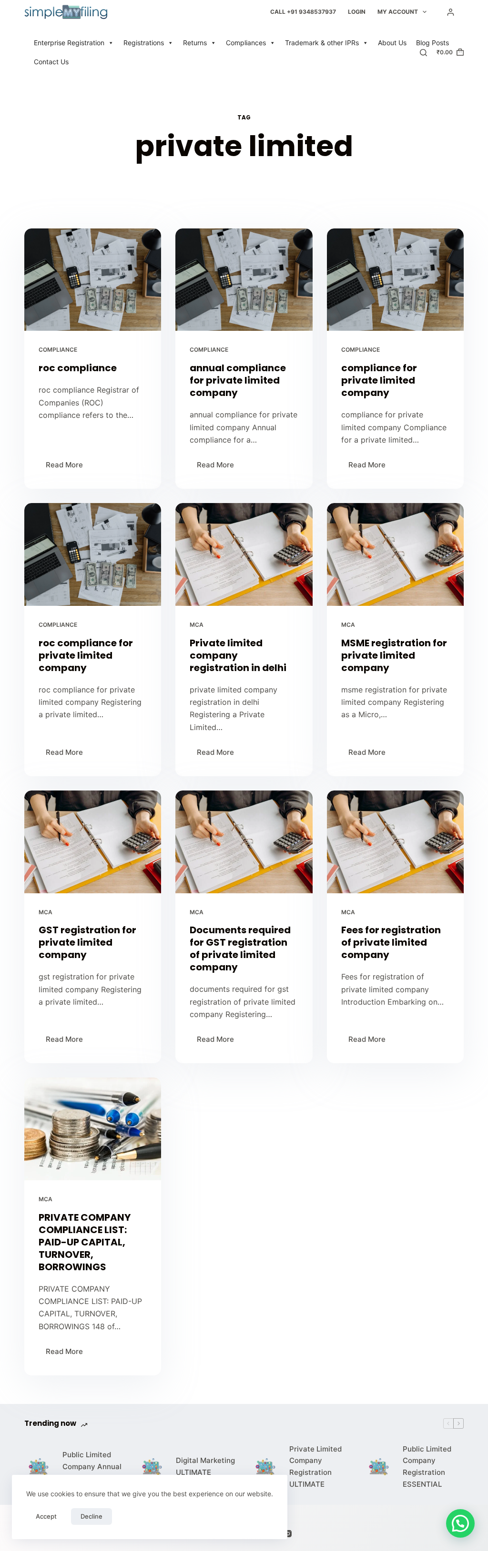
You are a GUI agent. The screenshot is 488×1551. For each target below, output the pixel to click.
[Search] (423, 52)
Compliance (58, 349)
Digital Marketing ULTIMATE (205, 1466)
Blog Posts (432, 43)
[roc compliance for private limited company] (92, 554)
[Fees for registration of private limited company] (395, 841)
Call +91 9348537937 (303, 11)
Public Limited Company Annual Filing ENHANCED (92, 1466)
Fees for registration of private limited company (391, 942)
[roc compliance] (92, 279)
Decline (91, 1516)
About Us (392, 43)
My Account (397, 11)
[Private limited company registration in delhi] (243, 554)
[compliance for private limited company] (395, 279)
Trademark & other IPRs (322, 43)
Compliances (246, 43)
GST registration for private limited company (87, 942)
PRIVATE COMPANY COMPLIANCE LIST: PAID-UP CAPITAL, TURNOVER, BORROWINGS (85, 1242)
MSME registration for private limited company (394, 655)
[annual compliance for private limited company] (243, 279)
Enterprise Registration (69, 43)
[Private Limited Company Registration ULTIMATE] (265, 1466)
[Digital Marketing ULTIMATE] (152, 1466)
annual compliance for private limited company (238, 380)
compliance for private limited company (379, 380)
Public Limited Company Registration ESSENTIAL (427, 1466)
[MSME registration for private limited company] (395, 554)
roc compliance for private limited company (86, 655)
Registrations (143, 43)
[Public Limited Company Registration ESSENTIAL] (379, 1466)
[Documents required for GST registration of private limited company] (243, 841)
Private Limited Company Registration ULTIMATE (315, 1466)
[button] (460, 1523)
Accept (46, 1516)
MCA (196, 624)
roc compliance (78, 368)
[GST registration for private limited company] (92, 841)
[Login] (450, 12)
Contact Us (51, 62)
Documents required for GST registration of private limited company (240, 948)
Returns (195, 43)
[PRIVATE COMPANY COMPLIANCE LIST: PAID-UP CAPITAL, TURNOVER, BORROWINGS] (92, 1128)
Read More (68, 462)
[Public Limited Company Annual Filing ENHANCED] (38, 1466)
